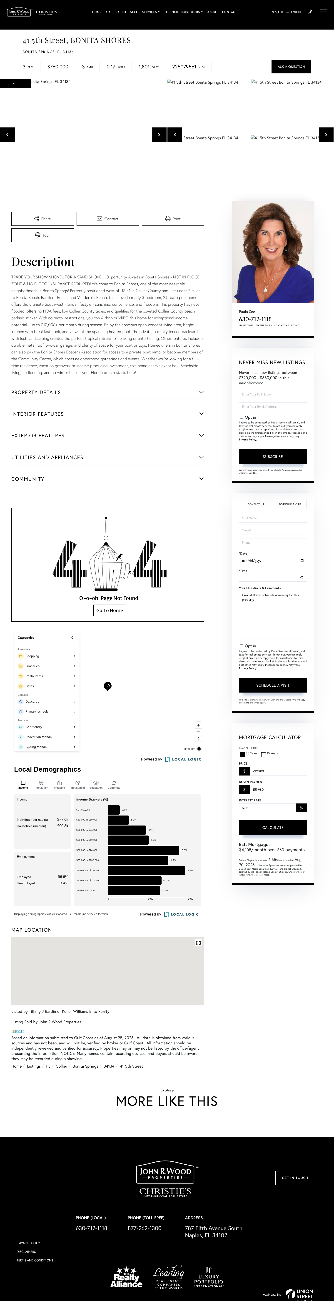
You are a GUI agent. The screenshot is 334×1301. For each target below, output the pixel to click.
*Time (243, 571)
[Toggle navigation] (323, 12)
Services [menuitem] (149, 12)
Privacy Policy (247, 439)
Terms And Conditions (35, 1260)
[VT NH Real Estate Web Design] (299, 1295)
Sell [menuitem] (134, 12)
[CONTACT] (291, 66)
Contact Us (256, 504)
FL (48, 1066)
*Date (243, 553)
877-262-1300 (145, 1228)
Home (16, 1066)
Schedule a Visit (290, 504)
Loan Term (248, 748)
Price (243, 763)
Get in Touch (295, 1178)
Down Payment (251, 782)
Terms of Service (251, 702)
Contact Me (281, 325)
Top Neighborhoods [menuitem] (182, 12)
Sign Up (277, 12)
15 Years (272, 753)
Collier (61, 1066)
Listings (34, 1066)
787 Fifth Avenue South (213, 1232)
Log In (296, 12)
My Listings (246, 325)
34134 (109, 1066)
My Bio (295, 325)
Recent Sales (264, 325)
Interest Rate (250, 800)
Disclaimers (26, 1252)
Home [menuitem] (97, 12)
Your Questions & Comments (260, 588)
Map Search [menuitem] (116, 12)
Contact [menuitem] (229, 12)
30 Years (252, 753)
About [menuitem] (212, 12)
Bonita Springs (85, 1066)
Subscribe (273, 456)
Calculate (273, 827)
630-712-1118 (310, 12)
